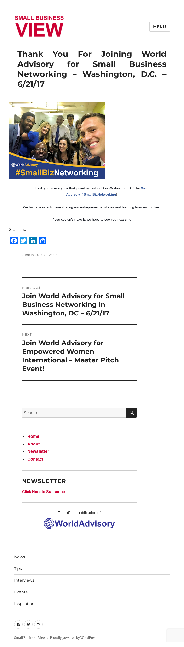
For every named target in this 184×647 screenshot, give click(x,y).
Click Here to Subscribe (43, 492)
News (19, 557)
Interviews (24, 580)
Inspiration (24, 604)
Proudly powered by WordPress (73, 638)
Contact (35, 459)
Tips (18, 568)
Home (33, 436)
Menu (159, 26)
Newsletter (38, 451)
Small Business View (30, 638)
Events (52, 255)
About (33, 444)
